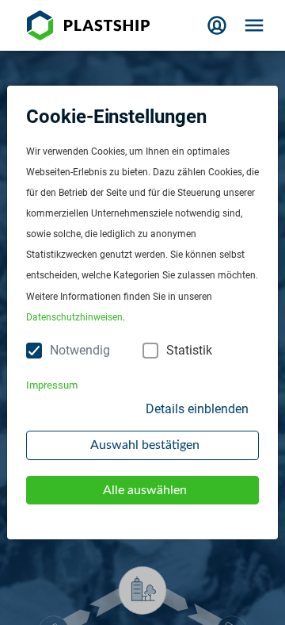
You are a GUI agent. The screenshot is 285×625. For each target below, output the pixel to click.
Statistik (189, 350)
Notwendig (80, 350)
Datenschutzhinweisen (74, 317)
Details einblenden (197, 408)
